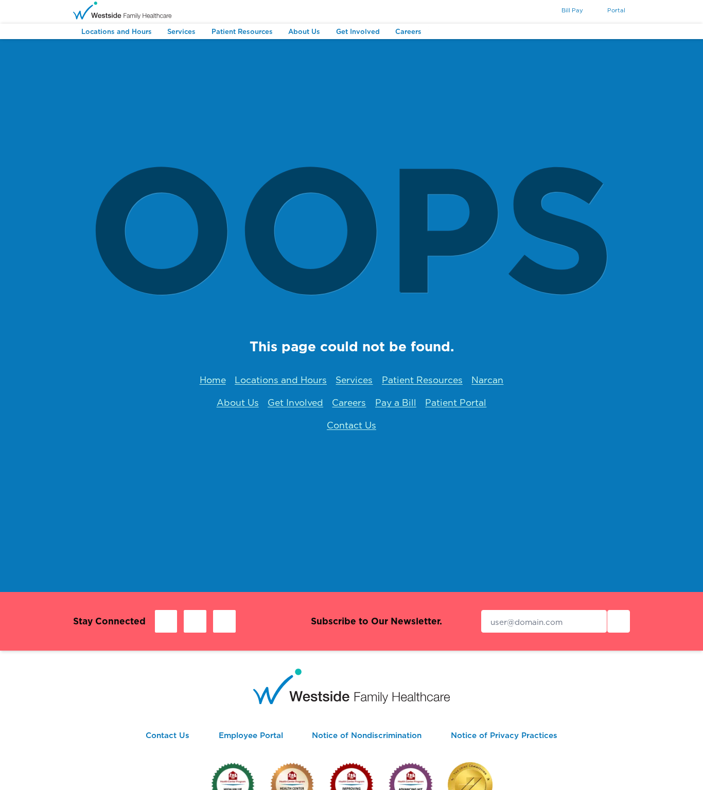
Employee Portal (251, 735)
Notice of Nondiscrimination (366, 735)
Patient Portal (455, 402)
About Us (238, 402)
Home (213, 379)
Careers (349, 402)
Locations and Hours (281, 379)
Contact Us (351, 425)
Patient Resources (422, 379)
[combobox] (533, 11)
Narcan (487, 379)
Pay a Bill (395, 402)
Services (354, 379)
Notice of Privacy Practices (504, 735)
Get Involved (295, 402)
